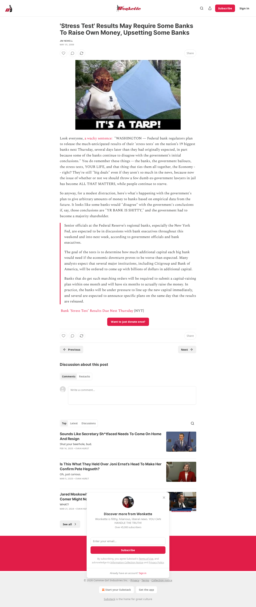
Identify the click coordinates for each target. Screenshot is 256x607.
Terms (145, 580)
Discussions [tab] (89, 423)
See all (67, 524)
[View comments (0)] (72, 53)
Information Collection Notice (126, 562)
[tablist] (76, 376)
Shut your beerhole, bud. (76, 444)
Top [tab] (64, 423)
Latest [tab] (74, 423)
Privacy (134, 580)
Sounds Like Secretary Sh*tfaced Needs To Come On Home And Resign (110, 436)
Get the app (146, 589)
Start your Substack (118, 589)
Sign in (244, 8)
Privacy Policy (156, 562)
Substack (109, 599)
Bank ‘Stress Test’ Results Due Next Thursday (97, 311)
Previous (74, 349)
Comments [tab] (68, 376)
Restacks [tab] (84, 376)
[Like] (63, 53)
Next (184, 349)
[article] (128, 443)
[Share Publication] (210, 8)
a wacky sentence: (99, 138)
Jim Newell (66, 41)
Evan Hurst (82, 448)
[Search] (201, 8)
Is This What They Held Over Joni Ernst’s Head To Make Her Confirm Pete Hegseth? (111, 466)
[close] (164, 498)
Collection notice (161, 580)
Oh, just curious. (70, 474)
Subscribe (225, 8)
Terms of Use (146, 558)
